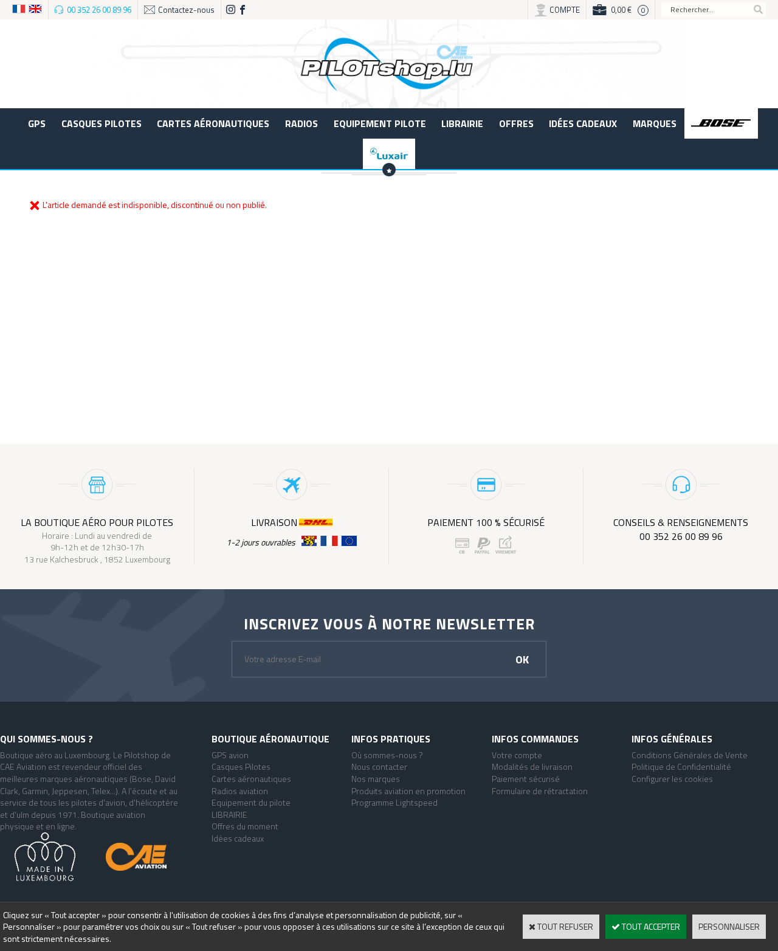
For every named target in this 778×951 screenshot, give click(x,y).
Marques (654, 123)
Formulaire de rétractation (540, 790)
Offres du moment (245, 826)
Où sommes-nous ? (387, 755)
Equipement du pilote (251, 802)
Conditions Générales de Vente (690, 755)
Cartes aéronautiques (213, 123)
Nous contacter (379, 766)
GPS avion (230, 755)
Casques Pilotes (101, 123)
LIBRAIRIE (462, 123)
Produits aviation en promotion (408, 790)
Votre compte (517, 755)
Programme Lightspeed (394, 802)
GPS (37, 123)
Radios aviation (240, 790)
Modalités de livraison (532, 766)
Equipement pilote (380, 123)
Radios (301, 123)
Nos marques (375, 778)
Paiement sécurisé (526, 778)
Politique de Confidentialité (681, 766)
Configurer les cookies (672, 778)
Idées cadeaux (583, 123)
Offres (516, 123)
